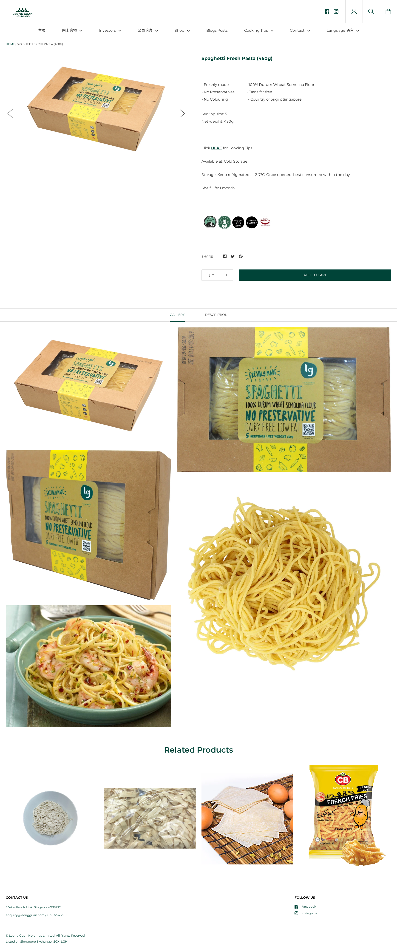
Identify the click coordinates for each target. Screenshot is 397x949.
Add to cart (314, 275)
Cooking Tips (256, 30)
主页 (41, 30)
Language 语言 (340, 30)
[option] (96, 109)
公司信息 (145, 30)
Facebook (308, 906)
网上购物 (70, 30)
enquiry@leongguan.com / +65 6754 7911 (36, 915)
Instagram (309, 913)
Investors (108, 30)
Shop (180, 30)
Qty (210, 275)
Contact (298, 30)
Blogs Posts (217, 30)
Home (10, 44)
